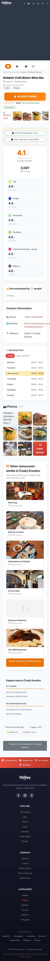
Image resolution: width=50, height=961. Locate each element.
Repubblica (6, 936)
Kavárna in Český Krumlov (16, 692)
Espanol (25, 905)
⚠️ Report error (12, 732)
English (25, 900)
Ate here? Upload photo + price (26, 133)
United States (25, 836)
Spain (25, 827)
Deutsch (25, 915)
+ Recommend (9, 107)
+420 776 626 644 (33, 317)
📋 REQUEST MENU (25, 96)
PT (47, 4)
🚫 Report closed (29, 732)
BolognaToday (15, 940)
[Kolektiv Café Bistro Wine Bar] (7, 115)
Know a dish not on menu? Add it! (26, 139)
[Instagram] (25, 795)
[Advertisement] (25, 32)
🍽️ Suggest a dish (34, 727)
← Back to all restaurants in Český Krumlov (25, 746)
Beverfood (42, 936)
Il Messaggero (18, 936)
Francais (25, 910)
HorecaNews (31, 936)
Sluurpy (25, 841)
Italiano (25, 895)
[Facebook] (18, 795)
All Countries (25, 812)
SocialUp (37, 940)
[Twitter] (31, 795)
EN (29, 4)
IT (24, 4)
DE (43, 4)
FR (38, 4)
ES (33, 4)
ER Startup (27, 940)
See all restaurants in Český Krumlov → (25, 662)
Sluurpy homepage (13, 714)
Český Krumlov (14, 72)
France (25, 822)
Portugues (25, 920)
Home (5, 72)
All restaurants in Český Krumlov (19, 710)
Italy (25, 817)
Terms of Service (25, 873)
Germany (25, 831)
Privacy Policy (25, 868)
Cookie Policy (25, 878)
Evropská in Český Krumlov (17, 696)
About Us (25, 858)
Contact (25, 863)
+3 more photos (40, 448)
